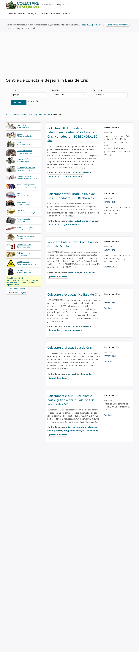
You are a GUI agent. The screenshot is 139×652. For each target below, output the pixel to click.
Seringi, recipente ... (24, 245)
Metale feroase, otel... (25, 152)
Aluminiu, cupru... (26, 160)
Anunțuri (32, 13)
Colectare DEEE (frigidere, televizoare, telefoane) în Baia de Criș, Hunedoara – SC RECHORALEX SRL (72, 134)
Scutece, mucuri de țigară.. (26, 271)
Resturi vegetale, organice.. (26, 263)
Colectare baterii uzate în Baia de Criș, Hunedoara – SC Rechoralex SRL (73, 196)
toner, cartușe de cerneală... (27, 186)
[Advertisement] (69, 56)
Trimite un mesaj (111, 267)
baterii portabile (88, 221)
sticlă (78, 430)
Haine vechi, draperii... (25, 194)
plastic (71, 430)
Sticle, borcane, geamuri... (26, 143)
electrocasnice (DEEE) (78, 172)
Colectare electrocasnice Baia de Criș (73, 294)
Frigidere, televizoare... (26, 169)
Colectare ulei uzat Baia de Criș (69, 347)
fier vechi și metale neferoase (82, 427)
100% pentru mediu (63, 4)
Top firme (44, 13)
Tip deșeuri (97, 90)
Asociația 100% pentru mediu (91, 24)
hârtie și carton (54, 430)
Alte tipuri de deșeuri (16, 288)
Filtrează (19, 102)
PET (65, 430)
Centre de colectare (16, 13)
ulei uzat (71, 374)
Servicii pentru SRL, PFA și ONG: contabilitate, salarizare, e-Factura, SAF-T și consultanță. (23, 281)
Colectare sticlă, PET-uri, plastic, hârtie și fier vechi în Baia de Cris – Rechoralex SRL (72, 400)
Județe (14, 90)
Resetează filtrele (34, 101)
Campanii (55, 13)
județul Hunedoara (73, 176)
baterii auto (73, 221)
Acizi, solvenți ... (26, 254)
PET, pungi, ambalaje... (25, 134)
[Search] (75, 13)
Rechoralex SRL (112, 127)
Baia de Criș (54, 176)
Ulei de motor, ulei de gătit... (27, 211)
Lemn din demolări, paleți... (27, 228)
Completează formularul (117, 24)
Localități (56, 90)
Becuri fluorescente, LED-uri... (27, 177)
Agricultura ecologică (16, 292)
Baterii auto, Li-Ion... (25, 203)
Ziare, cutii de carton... (25, 126)
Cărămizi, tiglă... (26, 237)
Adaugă (66, 13)
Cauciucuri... (23, 220)
